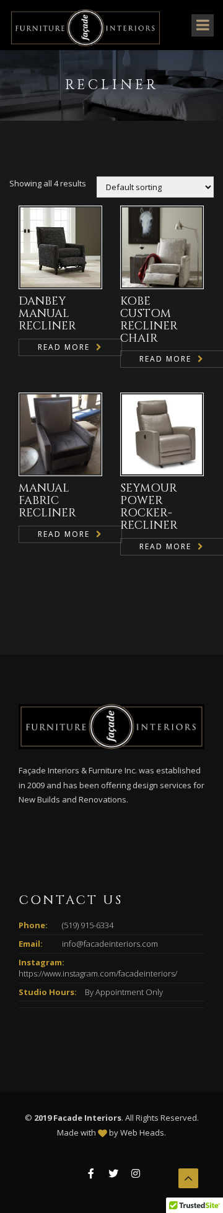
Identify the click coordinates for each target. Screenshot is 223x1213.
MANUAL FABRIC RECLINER (47, 500)
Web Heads (142, 1132)
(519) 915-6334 (87, 925)
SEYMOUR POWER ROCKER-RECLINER (149, 506)
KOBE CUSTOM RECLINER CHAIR (149, 319)
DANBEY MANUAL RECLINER (47, 313)
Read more (64, 347)
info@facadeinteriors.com (110, 943)
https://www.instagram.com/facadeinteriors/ (98, 973)
